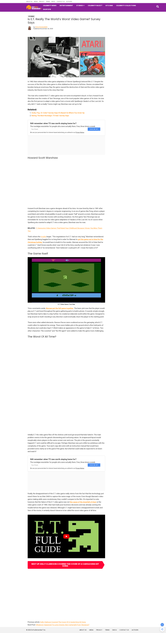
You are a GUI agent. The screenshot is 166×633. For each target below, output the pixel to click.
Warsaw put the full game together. (60, 308)
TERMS (48, 1)
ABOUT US (29, 1)
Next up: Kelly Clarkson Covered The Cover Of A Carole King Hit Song (65, 565)
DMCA (53, 1)
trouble (43, 237)
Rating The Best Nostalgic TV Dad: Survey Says (50, 116)
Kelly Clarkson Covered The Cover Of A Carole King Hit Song (63, 622)
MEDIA (36, 1)
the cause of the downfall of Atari (83, 502)
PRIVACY (41, 1)
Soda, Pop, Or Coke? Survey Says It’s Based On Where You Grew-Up (58, 113)
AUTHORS (69, 1)
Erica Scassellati (41, 27)
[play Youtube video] (66, 536)
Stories (31, 16)
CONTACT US (61, 1)
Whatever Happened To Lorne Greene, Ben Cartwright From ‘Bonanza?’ (62, 625)
